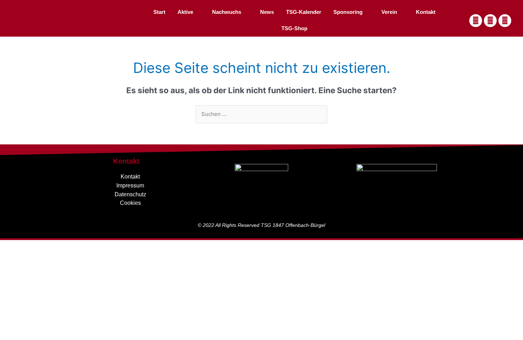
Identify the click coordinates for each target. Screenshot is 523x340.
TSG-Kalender (303, 12)
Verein (389, 12)
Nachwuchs (226, 12)
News (267, 12)
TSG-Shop (294, 28)
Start (159, 12)
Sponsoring (348, 12)
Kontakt (425, 12)
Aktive (185, 12)
